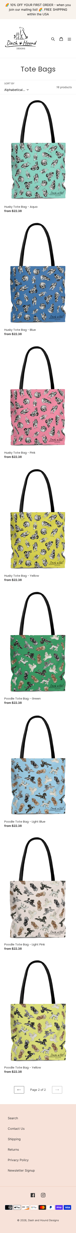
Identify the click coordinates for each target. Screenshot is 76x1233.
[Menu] (69, 38)
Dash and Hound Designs (43, 1220)
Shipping (14, 1139)
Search (13, 1118)
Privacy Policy (18, 1160)
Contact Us (16, 1128)
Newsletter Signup (21, 1170)
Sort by (9, 83)
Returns (13, 1149)
